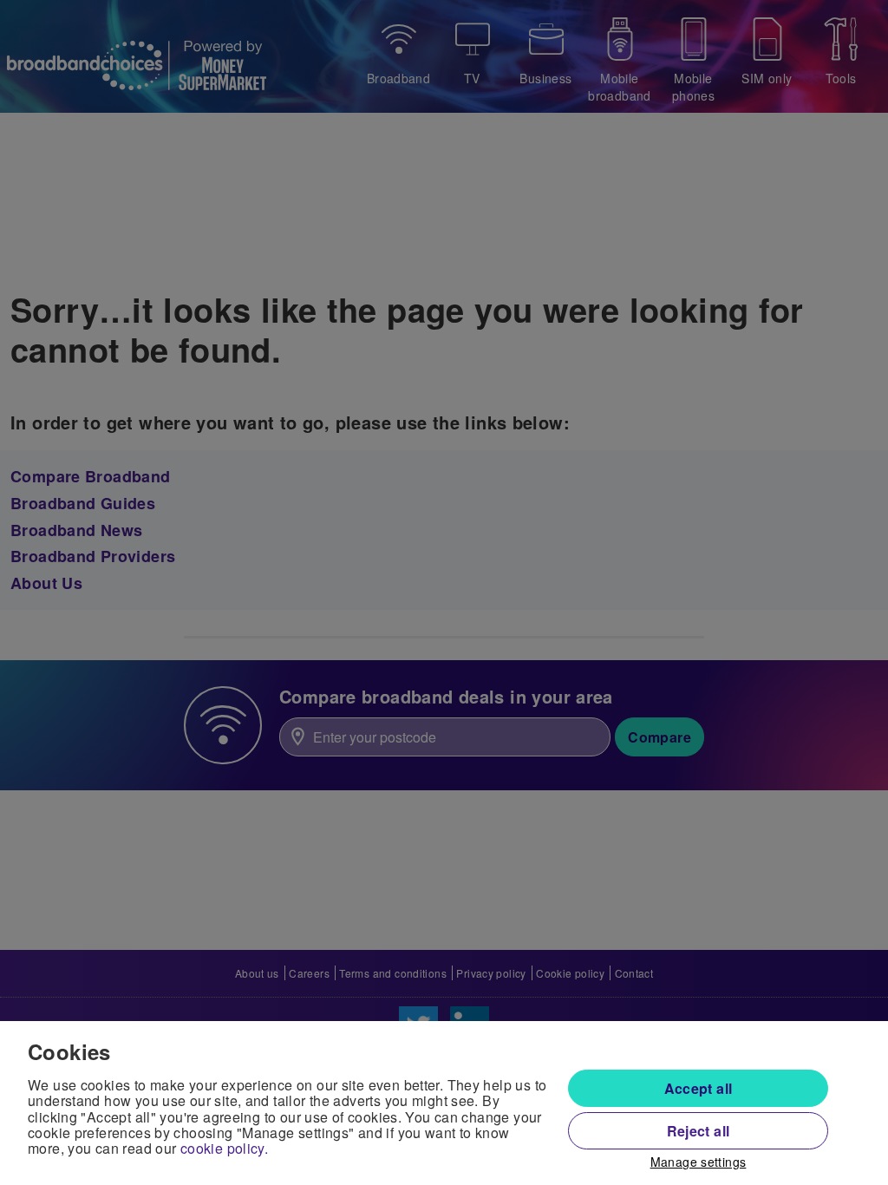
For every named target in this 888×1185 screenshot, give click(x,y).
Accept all (698, 1088)
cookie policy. (224, 1148)
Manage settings (698, 1162)
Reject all (698, 1131)
